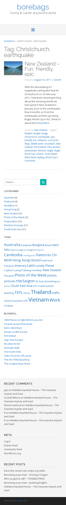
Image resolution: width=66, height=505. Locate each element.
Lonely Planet (45, 266)
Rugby (50, 150)
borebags (33, 6)
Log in (7, 441)
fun (34, 140)
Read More (43, 123)
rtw (19, 280)
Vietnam (38, 299)
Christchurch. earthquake (37, 136)
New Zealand (40, 130)
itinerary (21, 266)
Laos (31, 265)
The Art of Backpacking (16, 359)
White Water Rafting (34, 157)
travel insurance (13, 300)
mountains (49, 143)
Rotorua (42, 150)
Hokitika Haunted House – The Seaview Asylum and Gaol (31, 399)
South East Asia (21, 286)
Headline (9, 205)
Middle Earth (37, 143)
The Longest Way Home (17, 363)
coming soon (29, 255)
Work (55, 300)
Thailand (41, 291)
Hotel (44, 260)
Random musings (13, 225)
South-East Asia (12, 229)
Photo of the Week (14, 217)
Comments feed (13, 449)
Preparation (10, 221)
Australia (9, 197)
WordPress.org (12, 453)
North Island (40, 147)
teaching (9, 293)
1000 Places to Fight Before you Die (23, 320)
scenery (40, 153)
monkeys (37, 270)
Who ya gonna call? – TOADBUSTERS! (24, 478)
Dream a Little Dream (15, 332)
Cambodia (13, 254)
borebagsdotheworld (34, 250)
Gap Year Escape (13, 339)
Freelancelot (21, 500)
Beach (48, 245)
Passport (9, 275)
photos (52, 275)
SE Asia (39, 281)
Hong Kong (10, 209)
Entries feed (11, 445)
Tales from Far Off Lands (17, 355)
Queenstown (31, 150)
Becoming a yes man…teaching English (25, 482)
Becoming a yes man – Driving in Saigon (26, 474)
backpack (26, 245)
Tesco (26, 293)
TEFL (18, 292)
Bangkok (38, 245)
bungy (45, 133)
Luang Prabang (22, 270)
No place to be (12, 343)
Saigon (29, 280)
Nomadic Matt (11, 347)
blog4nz (28, 133)
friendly (28, 140)
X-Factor (8, 305)
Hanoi (41, 254)
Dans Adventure (13, 327)
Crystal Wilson (12, 397)
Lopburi (8, 270)
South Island (51, 153)
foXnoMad (10, 335)
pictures (9, 281)
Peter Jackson (53, 147)
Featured (9, 201)
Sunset (49, 286)
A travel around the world (18, 324)
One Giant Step (12, 351)
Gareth (57, 79)
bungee (37, 133)
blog (12, 250)
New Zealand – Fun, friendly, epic (42, 69)
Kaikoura (42, 140)
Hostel (35, 260)
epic (53, 136)
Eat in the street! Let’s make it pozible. (24, 470)
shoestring (50, 281)
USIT (25, 300)
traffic (56, 293)
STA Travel (39, 286)
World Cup (50, 157)
